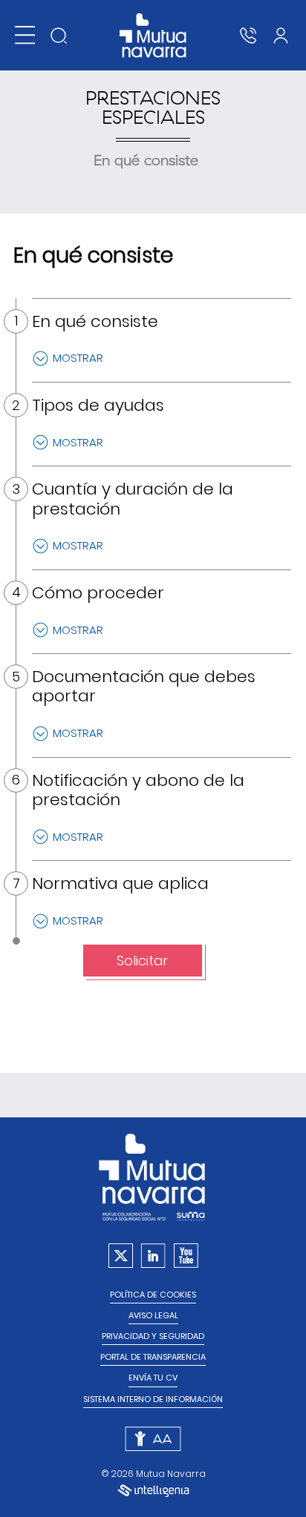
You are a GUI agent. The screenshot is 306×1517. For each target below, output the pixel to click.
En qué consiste (146, 160)
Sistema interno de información (153, 1399)
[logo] (153, 35)
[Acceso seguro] (281, 35)
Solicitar (142, 960)
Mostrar (78, 358)
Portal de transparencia (153, 1357)
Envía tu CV (153, 1378)
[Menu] (25, 35)
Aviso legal (153, 1316)
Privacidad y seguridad (153, 1336)
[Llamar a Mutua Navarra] (248, 35)
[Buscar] (59, 35)
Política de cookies (153, 1295)
